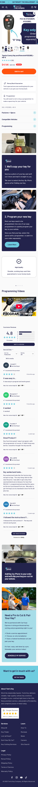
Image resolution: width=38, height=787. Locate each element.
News (23, 736)
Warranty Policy (7, 771)
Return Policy (6, 759)
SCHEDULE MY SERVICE (17, 656)
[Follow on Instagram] (16, 777)
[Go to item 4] (22, 49)
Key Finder (5, 732)
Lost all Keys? (6, 736)
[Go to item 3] (16, 49)
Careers (24, 740)
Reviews (24, 732)
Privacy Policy (6, 755)
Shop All (4, 728)
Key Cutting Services (9, 744)
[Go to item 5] (28, 49)
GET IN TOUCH (19, 677)
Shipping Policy (6, 763)
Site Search (25, 744)
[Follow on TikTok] (26, 777)
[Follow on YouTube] (21, 777)
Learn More (12, 245)
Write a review (19, 344)
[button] (8, 60)
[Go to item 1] (4, 49)
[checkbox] (10, 358)
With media (10, 358)
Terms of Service (7, 767)
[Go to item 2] (10, 49)
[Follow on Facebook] (12, 777)
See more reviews (19, 533)
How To (23, 728)
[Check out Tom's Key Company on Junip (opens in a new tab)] (22, 537)
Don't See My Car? (7, 740)
